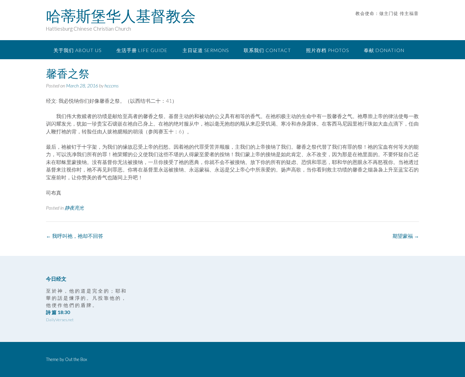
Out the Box (76, 359)
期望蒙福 (405, 236)
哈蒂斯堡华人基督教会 (121, 16)
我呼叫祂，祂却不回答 (74, 236)
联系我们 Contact (267, 50)
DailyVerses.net (60, 319)
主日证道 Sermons (205, 50)
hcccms (112, 85)
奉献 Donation (384, 50)
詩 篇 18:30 (58, 312)
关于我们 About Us (77, 50)
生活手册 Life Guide (141, 50)
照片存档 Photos (327, 50)
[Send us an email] (407, 24)
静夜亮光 (74, 208)
